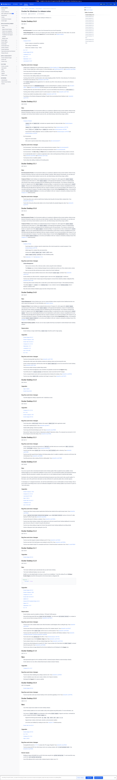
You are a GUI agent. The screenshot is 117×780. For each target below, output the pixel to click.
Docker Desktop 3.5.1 (29, 164)
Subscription (3, 68)
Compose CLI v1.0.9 (27, 594)
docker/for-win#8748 (67, 374)
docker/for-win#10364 (64, 630)
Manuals (26, 4)
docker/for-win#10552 (50, 519)
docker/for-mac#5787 (31, 155)
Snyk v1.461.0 (26, 498)
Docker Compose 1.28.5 (28, 592)
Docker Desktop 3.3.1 (29, 437)
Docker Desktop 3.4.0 (29, 292)
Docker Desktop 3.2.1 (29, 548)
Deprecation (25, 328)
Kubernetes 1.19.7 (27, 605)
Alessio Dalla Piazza (35, 87)
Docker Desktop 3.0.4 (29, 683)
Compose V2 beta (27, 243)
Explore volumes (60, 34)
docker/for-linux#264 (41, 517)
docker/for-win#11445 (28, 280)
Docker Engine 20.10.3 (28, 590)
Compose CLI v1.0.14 (28, 410)
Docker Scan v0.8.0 (27, 391)
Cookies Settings (80, 777)
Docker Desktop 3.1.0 (29, 651)
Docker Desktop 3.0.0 (54, 67)
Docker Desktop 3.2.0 (29, 561)
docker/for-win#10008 (40, 645)
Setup (3, 27)
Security (3, 71)
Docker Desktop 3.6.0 (29, 21)
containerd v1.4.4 (27, 502)
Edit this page (88, 7)
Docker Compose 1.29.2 (28, 339)
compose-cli (51, 722)
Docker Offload (4, 42)
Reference (32, 4)
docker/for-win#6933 (32, 634)
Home (22, 8)
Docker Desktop (4, 25)
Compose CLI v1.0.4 (27, 736)
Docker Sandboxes (5, 11)
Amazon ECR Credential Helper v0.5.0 (31, 601)
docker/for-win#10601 (55, 540)
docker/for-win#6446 (42, 634)
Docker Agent (4, 20)
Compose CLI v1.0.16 (28, 344)
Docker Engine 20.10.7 (28, 337)
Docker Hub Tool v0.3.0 (28, 596)
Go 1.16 (25, 607)
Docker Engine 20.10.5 (28, 557)
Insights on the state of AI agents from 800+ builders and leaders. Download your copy (60, 1)
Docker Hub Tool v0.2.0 (28, 725)
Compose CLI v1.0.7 (27, 668)
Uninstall (4, 36)
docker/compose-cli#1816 (31, 133)
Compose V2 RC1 (27, 40)
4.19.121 (36, 745)
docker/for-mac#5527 (45, 448)
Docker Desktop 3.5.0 (29, 208)
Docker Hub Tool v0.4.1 (28, 341)
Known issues (25, 753)
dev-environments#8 (60, 149)
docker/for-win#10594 (60, 542)
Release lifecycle (4, 53)
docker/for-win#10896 (37, 456)
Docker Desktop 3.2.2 (29, 531)
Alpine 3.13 (25, 603)
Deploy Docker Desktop (6, 81)
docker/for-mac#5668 (70, 69)
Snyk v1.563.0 (26, 388)
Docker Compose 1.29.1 (28, 414)
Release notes (5, 38)
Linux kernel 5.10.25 (27, 496)
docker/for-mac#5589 (51, 429)
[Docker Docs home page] (6, 4)
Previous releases (39, 8)
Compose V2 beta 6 (27, 121)
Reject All (89, 777)
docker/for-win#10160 (55, 639)
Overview (3, 9)
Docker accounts (4, 66)
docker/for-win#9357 (57, 674)
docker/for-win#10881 (57, 458)
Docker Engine (4, 40)
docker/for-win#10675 (61, 376)
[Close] (115, 777)
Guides (21, 4)
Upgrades (24, 38)
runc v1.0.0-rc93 (26, 504)
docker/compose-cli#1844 (60, 129)
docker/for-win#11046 (31, 365)
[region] (58, 778)
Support (3, 73)
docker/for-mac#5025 (28, 748)
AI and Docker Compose (6, 19)
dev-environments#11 (55, 140)
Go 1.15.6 (25, 734)
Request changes (89, 9)
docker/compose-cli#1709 (62, 127)
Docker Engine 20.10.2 (28, 688)
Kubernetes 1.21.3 (27, 58)
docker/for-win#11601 (64, 91)
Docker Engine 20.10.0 (28, 731)
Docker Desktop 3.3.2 (29, 401)
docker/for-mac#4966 (46, 433)
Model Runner (4, 15)
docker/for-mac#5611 (44, 425)
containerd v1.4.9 (27, 54)
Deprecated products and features (8, 51)
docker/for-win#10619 (47, 618)
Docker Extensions (5, 49)
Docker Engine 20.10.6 (28, 416)
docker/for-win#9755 (67, 694)
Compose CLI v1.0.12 (28, 493)
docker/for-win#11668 (43, 79)
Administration (4, 80)
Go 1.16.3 (25, 412)
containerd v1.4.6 (27, 348)
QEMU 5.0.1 (26, 599)
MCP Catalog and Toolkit (7, 13)
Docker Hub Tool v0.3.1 (28, 500)
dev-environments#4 (63, 147)
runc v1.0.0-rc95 (26, 350)
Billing (2, 69)
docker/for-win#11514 (28, 200)
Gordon (2, 17)
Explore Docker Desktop (7, 29)
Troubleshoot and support (7, 34)
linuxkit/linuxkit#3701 (59, 69)
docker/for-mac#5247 (66, 628)
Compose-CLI (24, 192)
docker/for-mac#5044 (62, 745)
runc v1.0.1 (25, 56)
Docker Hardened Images (6, 57)
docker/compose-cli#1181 (53, 636)
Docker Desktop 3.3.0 (29, 462)
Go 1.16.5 (25, 352)
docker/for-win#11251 (51, 94)
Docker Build (3, 43)
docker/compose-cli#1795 (31, 248)
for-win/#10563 (71, 544)
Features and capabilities (7, 31)
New (22, 28)
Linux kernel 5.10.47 (27, 61)
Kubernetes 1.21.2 (39, 257)
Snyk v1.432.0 (26, 738)
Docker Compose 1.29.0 (28, 491)
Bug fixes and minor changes (29, 65)
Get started (15, 4)
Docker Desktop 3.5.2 (29, 101)
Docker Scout (4, 61)
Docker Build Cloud (5, 45)
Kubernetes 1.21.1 (30, 257)
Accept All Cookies (98, 777)
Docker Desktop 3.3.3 (29, 380)
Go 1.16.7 (25, 50)
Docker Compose (4, 47)
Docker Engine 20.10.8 (28, 52)
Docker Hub (3, 59)
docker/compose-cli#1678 (63, 131)
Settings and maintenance (7, 32)
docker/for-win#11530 (42, 155)
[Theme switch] (114, 4)
